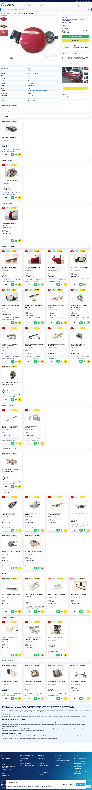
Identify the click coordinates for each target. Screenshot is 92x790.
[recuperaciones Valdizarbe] (8, 5)
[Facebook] (1, 1)
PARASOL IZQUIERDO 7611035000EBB (57, 594)
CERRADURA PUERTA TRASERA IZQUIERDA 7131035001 (78, 345)
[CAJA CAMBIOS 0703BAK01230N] (11, 172)
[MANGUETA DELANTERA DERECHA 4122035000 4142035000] (11, 461)
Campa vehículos (42, 5)
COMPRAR (76, 40)
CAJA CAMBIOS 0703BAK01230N (10, 181)
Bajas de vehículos (24, 758)
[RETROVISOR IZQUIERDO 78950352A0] (11, 297)
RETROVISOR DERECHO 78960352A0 (79, 267)
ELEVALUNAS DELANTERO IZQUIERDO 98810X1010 (34, 345)
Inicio (19, 5)
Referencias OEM (5, 775)
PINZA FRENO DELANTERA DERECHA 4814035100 (33, 682)
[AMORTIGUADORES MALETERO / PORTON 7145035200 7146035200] (11, 417)
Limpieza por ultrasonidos (7, 760)
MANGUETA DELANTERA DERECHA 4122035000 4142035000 (10, 470)
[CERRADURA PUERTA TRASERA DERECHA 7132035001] (11, 335)
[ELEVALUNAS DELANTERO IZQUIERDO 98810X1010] (34, 335)
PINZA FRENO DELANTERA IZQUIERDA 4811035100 (57, 682)
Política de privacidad (43, 772)
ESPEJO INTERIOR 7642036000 (78, 594)
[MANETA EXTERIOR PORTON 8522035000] (34, 417)
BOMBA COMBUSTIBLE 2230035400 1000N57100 (10, 638)
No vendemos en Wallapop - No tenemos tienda (8, 767)
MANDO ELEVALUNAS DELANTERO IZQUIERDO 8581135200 (10, 513)
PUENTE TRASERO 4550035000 (78, 681)
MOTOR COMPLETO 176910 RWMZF (56, 638)
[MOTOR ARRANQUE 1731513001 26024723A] (34, 504)
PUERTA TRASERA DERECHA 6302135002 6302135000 (54, 268)
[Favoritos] (87, 30)
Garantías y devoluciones (25, 763)
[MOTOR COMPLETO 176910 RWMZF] (57, 629)
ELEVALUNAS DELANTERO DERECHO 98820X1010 (33, 306)
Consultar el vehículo (75, 88)
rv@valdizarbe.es (77, 768)
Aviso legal (41, 774)
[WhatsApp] (12, 154)
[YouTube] (7, 1)
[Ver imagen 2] (86, 73)
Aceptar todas (80, 784)
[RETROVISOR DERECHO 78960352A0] (80, 258)
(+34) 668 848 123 (78, 766)
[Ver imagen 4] (86, 82)
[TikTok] (5, 1)
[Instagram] (3, 1)
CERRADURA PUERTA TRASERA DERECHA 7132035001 (9, 345)
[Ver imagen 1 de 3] (4, 18)
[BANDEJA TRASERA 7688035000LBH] (11, 586)
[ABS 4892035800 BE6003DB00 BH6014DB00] (11, 672)
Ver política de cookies (46, 786)
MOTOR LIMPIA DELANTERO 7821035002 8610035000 (54, 513)
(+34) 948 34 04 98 (78, 765)
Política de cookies (43, 777)
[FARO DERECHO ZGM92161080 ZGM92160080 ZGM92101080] (11, 128)
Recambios (24, 5)
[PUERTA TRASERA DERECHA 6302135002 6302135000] (57, 258)
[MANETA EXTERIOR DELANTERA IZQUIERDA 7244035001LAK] (11, 258)
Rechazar (65, 784)
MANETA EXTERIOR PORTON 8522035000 (31, 426)
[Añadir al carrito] (19, 154)
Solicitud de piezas (6, 758)
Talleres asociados (52, 5)
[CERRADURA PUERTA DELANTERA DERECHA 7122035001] (80, 297)
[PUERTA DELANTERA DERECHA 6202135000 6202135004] (34, 258)
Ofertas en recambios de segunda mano (62, 761)
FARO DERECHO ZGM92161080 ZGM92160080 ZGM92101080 (9, 138)
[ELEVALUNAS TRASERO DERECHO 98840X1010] (57, 297)
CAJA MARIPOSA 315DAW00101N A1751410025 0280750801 (33, 638)
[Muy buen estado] (68, 25)
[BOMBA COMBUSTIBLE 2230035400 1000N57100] (11, 629)
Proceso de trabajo (43, 770)
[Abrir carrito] (89, 4)
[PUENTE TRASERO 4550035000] (80, 672)
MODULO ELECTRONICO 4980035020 (33, 551)
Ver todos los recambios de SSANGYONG (11, 733)
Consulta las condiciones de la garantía (38, 90)
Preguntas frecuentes (43, 765)
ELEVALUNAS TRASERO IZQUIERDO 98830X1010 (56, 345)
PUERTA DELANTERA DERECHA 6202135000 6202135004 (32, 268)
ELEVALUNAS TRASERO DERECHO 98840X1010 (56, 306)
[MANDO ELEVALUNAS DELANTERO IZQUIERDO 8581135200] (11, 504)
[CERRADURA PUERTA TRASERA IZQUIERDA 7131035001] (80, 335)
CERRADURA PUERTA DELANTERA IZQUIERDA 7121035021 (10, 383)
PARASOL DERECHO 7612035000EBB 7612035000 (34, 595)
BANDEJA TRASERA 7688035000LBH (11, 594)
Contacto (68, 5)
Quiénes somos (42, 760)
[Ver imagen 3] (86, 77)
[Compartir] (83, 30)
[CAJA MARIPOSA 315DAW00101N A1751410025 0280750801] (34, 629)
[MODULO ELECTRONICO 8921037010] (11, 543)
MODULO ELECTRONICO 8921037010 (11, 551)
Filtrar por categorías (6, 111)
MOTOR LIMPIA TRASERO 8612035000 (80, 513)
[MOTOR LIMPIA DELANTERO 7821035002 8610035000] (57, 504)
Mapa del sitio (42, 758)
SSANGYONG (85, 85)
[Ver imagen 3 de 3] (4, 33)
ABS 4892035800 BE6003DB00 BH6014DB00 (9, 682)
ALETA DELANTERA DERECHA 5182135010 (9, 224)
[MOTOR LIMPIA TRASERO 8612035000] (80, 504)
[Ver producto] (6, 154)
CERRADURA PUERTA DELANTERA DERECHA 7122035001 (79, 306)
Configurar (72, 784)
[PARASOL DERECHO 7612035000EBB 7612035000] (34, 586)
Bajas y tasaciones (32, 5)
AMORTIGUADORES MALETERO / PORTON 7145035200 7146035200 (10, 426)
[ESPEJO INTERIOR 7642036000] (80, 586)
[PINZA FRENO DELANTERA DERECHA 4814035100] (34, 672)
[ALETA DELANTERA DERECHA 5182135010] (11, 215)
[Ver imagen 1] (86, 69)
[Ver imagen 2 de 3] (4, 26)
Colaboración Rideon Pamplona (27, 765)
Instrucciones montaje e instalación (7, 770)
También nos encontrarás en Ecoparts (8, 763)
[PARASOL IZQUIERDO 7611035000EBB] (57, 586)
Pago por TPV (42, 767)
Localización (41, 763)
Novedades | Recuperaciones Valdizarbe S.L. (61, 764)
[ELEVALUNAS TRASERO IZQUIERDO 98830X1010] (57, 335)
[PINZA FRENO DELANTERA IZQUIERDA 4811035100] (57, 672)
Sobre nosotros (61, 5)
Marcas (3, 773)
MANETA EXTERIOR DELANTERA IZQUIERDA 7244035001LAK (9, 268)
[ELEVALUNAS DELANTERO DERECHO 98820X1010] (34, 297)
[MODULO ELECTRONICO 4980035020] (34, 543)
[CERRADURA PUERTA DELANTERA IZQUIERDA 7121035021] (11, 374)
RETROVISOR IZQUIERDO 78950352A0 (11, 305)
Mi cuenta (57, 758)
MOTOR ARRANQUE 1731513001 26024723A (32, 513)
